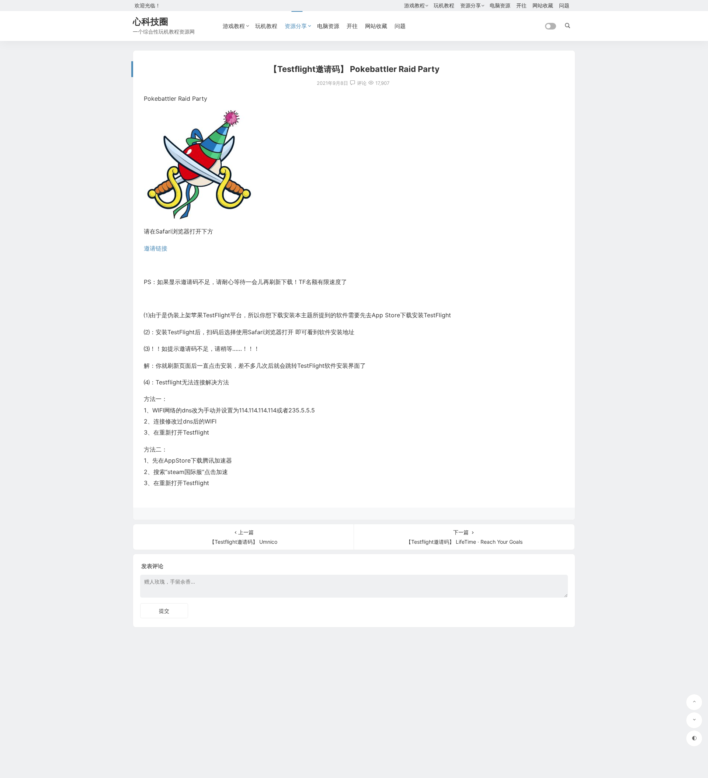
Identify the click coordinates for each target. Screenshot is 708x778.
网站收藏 (542, 5)
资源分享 (470, 5)
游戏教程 (414, 5)
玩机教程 (444, 5)
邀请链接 (155, 248)
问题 (564, 5)
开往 (521, 5)
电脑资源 (500, 5)
